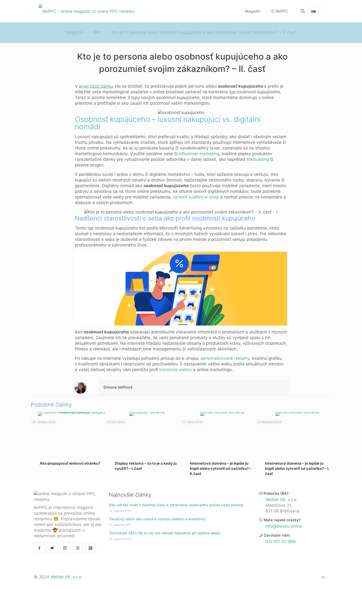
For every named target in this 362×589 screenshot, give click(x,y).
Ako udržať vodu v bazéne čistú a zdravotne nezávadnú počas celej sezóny (176, 505)
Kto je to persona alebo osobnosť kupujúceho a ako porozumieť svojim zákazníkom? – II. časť (204, 32)
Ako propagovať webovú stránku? (70, 463)
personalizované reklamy (225, 358)
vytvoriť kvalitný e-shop (196, 197)
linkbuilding (258, 159)
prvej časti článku (96, 86)
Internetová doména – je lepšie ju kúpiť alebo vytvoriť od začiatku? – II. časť (220, 468)
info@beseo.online (283, 526)
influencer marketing (199, 153)
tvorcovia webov (175, 369)
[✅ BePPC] (87, 11)
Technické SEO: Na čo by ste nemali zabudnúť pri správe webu (164, 533)
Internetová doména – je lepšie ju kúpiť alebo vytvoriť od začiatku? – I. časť (297, 468)
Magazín (74, 32)
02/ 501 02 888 (280, 541)
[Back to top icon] (323, 577)
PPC (98, 32)
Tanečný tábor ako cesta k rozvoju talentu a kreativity (157, 519)
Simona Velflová (117, 387)
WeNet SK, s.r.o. (281, 499)
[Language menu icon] (315, 11)
